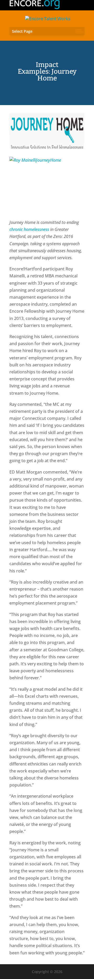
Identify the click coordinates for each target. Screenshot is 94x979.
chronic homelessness (29, 229)
